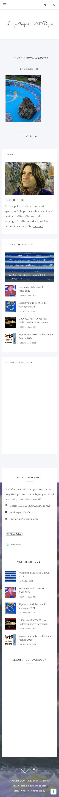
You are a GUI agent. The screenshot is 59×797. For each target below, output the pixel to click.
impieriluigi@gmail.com (24, 518)
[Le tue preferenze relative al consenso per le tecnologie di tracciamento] (53, 791)
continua (38, 226)
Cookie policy (38, 790)
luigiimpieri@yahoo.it (23, 512)
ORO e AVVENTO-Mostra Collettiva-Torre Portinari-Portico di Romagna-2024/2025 (36, 322)
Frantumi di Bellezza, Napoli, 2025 (27, 274)
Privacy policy (21, 790)
